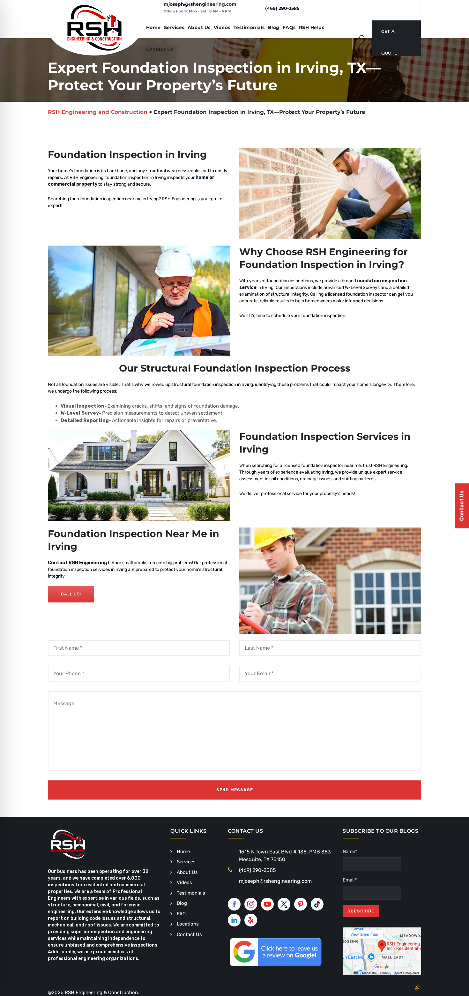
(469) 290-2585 (282, 8)
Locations (188, 924)
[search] (362, 38)
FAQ (181, 914)
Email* (350, 880)
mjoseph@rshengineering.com (200, 4)
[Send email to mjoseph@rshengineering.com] (154, 8)
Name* (350, 851)
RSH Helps (311, 27)
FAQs (289, 27)
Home (153, 27)
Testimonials (249, 27)
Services (174, 27)
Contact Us (159, 49)
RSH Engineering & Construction (101, 992)
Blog (273, 27)
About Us (199, 27)
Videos (222, 27)
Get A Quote (389, 35)
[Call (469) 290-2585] (255, 8)
